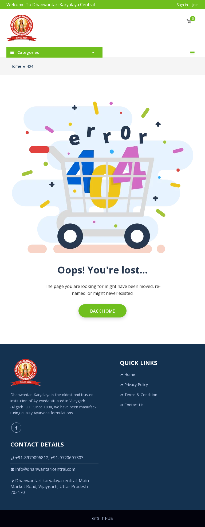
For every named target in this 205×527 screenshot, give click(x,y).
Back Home (102, 311)
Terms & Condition (140, 394)
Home (15, 66)
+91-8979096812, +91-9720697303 (49, 458)
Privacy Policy (136, 384)
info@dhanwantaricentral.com (45, 469)
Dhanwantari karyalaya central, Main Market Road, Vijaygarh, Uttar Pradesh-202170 (49, 486)
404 (30, 66)
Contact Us (134, 404)
